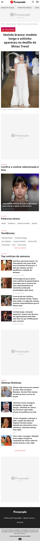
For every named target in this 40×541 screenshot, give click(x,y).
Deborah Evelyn (7, 238)
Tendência (11, 223)
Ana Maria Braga (20, 238)
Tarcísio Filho (32, 241)
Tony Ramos (6, 245)
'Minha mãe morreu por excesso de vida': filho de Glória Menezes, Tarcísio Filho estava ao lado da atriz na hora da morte (26, 392)
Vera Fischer (22, 245)
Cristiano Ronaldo (19, 241)
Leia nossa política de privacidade (20, 536)
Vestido (34, 223)
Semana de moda (23, 223)
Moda (4, 223)
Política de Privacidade (12, 518)
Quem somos (28, 518)
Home (3, 24)
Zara (13, 245)
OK (20, 539)
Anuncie (20, 522)
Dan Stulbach (6, 241)
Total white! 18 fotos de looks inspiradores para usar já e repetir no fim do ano (20, 205)
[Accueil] (17, 2)
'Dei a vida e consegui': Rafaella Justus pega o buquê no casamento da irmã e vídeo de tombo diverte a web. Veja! (25, 439)
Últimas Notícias (10, 24)
